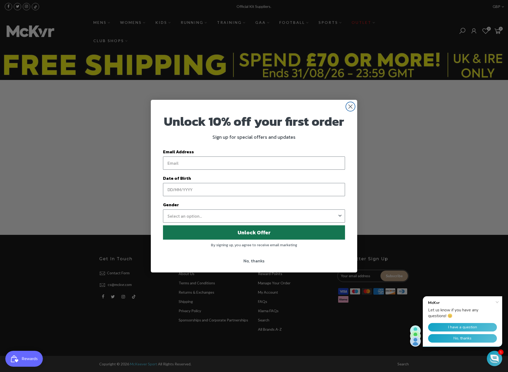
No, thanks (254, 261)
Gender (171, 204)
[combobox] (252, 216)
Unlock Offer (254, 232)
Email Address (178, 152)
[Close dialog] (350, 106)
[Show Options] (340, 216)
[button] (494, 358)
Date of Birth (177, 178)
